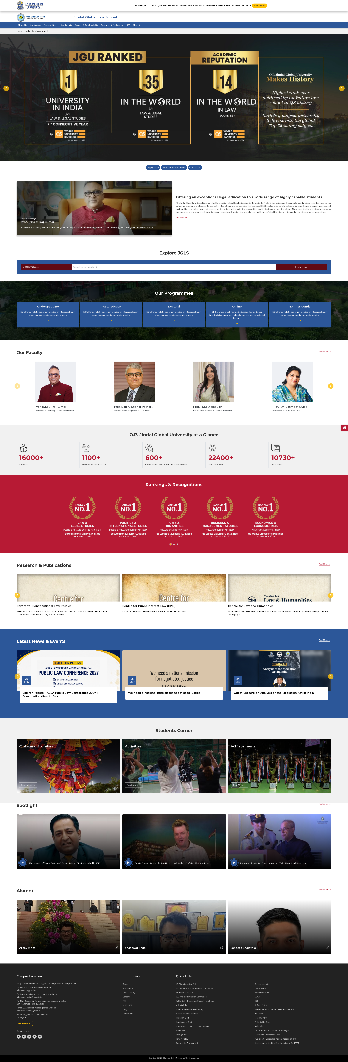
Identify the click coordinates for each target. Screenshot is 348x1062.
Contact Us (195, 167)
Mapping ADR (261, 1017)
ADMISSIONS (169, 5)
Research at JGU (262, 984)
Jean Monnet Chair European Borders (192, 1026)
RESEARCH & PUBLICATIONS (189, 5)
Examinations (261, 988)
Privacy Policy (182, 1039)
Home (19, 31)
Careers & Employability (86, 25)
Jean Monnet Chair (184, 1022)
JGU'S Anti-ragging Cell (186, 984)
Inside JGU (127, 1005)
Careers (126, 996)
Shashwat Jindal (135, 948)
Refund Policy (261, 1005)
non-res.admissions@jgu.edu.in (30, 1003)
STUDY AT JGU (155, 5)
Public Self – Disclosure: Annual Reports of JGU (275, 1039)
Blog (125, 1009)
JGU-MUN (259, 1013)
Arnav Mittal (27, 948)
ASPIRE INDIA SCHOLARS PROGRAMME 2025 (275, 1009)
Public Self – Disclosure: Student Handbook (195, 1001)
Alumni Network (262, 992)
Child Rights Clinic (262, 1022)
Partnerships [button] (50, 25)
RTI (124, 1001)
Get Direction (24, 1023)
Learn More (181, 217)
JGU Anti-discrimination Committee (191, 996)
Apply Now (259, 5)
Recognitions (181, 1034)
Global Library (129, 992)
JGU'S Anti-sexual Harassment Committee (194, 988)
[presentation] (6, 88)
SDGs (257, 996)
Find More (324, 351)
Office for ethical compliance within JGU (272, 1030)
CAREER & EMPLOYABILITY (228, 5)
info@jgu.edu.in (23, 1017)
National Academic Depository (189, 1009)
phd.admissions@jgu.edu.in (28, 1010)
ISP (128, 25)
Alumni (136, 25)
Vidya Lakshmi (182, 1005)
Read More (27, 785)
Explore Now (301, 267)
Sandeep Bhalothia (243, 948)
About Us (246, 5)
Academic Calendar (184, 992)
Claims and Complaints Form (267, 1034)
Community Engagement (187, 1043)
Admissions (35, 25)
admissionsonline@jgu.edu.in (29, 997)
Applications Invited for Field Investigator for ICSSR (277, 1043)
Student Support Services (187, 1013)
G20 (256, 1001)
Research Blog (182, 1017)
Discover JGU (140, 5)
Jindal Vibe (259, 1026)
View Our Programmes (174, 167)
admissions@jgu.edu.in (27, 990)
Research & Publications (113, 25)
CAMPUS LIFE (209, 5)
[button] (170, 544)
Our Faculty (66, 25)
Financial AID (181, 1030)
